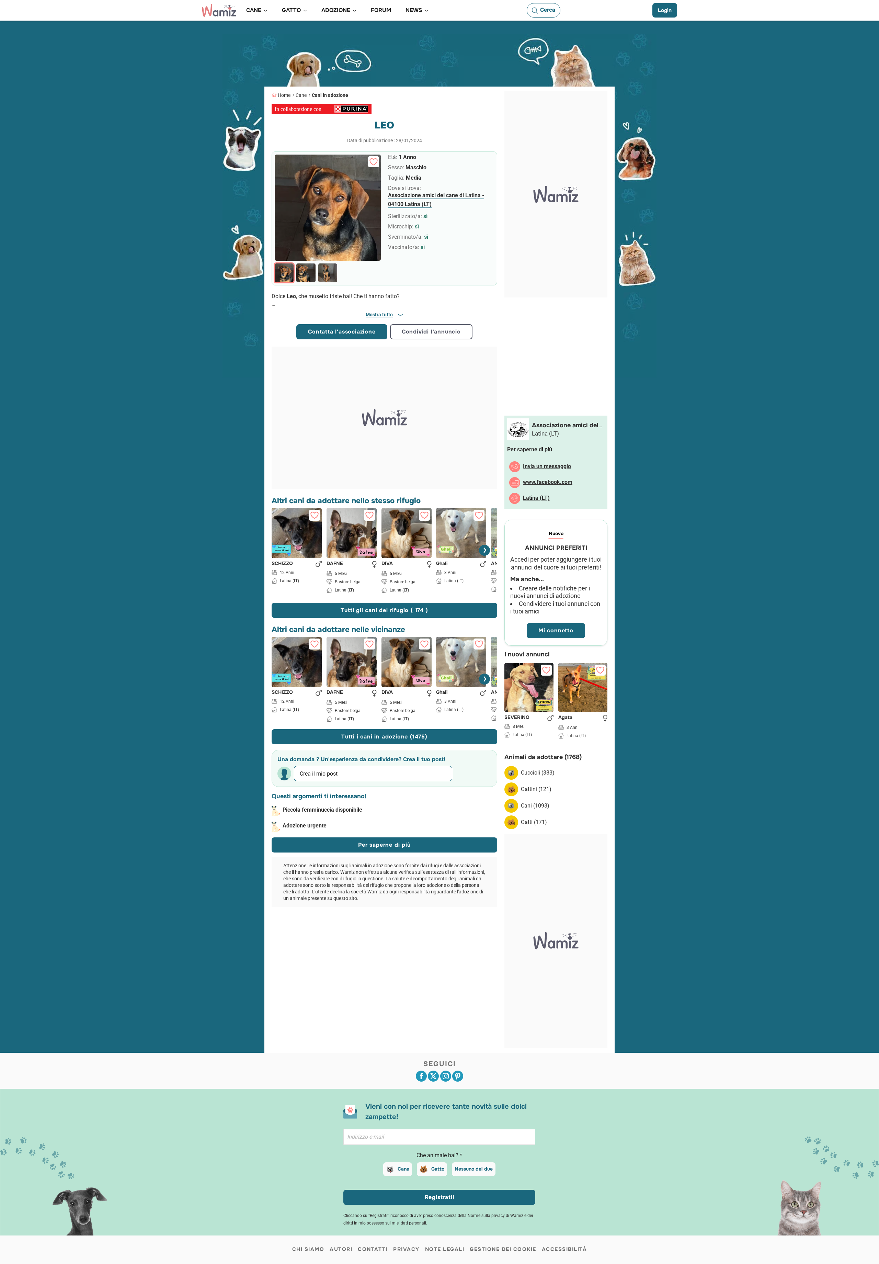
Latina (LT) (536, 498)
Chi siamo (308, 1249)
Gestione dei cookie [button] (503, 1249)
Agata (565, 717)
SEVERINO (516, 717)
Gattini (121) (536, 789)
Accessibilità (564, 1249)
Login (665, 10)
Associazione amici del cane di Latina (565, 429)
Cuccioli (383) (538, 772)
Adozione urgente (305, 825)
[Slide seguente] (484, 550)
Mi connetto (555, 630)
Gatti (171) (534, 822)
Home (284, 95)
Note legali (445, 1249)
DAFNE (335, 563)
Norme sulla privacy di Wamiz (495, 1215)
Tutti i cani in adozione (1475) (384, 736)
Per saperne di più (384, 844)
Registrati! (440, 1197)
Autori (341, 1249)
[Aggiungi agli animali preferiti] (373, 161)
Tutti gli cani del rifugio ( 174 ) (384, 610)
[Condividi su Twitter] (433, 1076)
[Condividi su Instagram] (445, 1076)
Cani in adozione (330, 95)
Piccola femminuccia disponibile (322, 809)
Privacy (406, 1249)
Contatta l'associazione (341, 331)
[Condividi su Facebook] (421, 1076)
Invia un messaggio (547, 466)
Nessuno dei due (474, 1169)
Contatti (373, 1249)
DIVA (387, 563)
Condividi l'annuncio (431, 331)
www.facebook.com (547, 482)
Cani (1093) (535, 805)
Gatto (437, 1169)
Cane (301, 95)
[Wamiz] (219, 10)
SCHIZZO (282, 563)
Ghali (442, 563)
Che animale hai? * (439, 1155)
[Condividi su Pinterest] (457, 1076)
